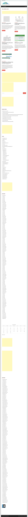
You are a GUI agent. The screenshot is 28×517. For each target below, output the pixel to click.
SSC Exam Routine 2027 (5, 120)
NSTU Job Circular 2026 (5, 113)
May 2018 (3, 310)
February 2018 (4, 313)
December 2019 (4, 288)
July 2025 (3, 210)
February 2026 (4, 202)
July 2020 (3, 280)
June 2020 (3, 281)
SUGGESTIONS (4, 177)
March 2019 (3, 298)
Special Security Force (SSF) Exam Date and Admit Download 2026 (10, 115)
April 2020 (3, 283)
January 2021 (4, 273)
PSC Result (4, 157)
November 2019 (4, 289)
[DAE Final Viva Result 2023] (7, 18)
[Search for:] (14, 93)
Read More (3, 30)
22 (3, 331)
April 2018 (3, 311)
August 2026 (3, 195)
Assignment (3, 139)
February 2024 (4, 230)
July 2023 (3, 238)
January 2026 (4, 203)
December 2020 (4, 274)
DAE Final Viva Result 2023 (6, 23)
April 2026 (3, 200)
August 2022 (3, 251)
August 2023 (3, 237)
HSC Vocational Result (5, 155)
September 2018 (4, 305)
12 (17, 328)
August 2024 (3, 223)
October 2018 (4, 304)
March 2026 (3, 201)
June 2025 (3, 211)
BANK (3, 140)
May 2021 (3, 268)
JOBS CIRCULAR (16, 22)
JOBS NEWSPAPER (4, 163)
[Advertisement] (14, 12)
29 (3, 332)
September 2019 (4, 291)
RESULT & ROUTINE (4, 22)
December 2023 (4, 232)
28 (24, 331)
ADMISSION (3, 138)
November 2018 (4, 303)
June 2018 (3, 309)
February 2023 (4, 244)
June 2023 (3, 239)
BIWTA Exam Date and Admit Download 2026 (7, 121)
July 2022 (3, 252)
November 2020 (4, 275)
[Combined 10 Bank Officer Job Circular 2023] (20, 18)
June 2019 (3, 295)
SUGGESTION (4, 176)
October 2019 (4, 290)
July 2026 (3, 196)
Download (3, 148)
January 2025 (4, 217)
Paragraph (3, 169)
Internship (3, 161)
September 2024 (4, 222)
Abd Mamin (7, 24)
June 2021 (3, 267)
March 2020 (3, 468)
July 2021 (3, 266)
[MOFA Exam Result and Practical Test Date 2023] (7, 37)
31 (10, 332)
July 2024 (3, 224)
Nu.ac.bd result (4, 156)
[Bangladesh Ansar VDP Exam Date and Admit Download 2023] (7, 56)
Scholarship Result (4, 174)
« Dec (2, 334)
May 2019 (3, 296)
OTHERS (3, 168)
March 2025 (3, 215)
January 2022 (4, 259)
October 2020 (4, 276)
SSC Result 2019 (4, 175)
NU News (3, 167)
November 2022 (4, 247)
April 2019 (3, 297)
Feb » (4, 334)
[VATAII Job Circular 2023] (20, 37)
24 (10, 331)
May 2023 (3, 240)
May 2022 (3, 254)
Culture (3, 147)
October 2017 (4, 318)
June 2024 (3, 225)
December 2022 (4, 246)
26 (17, 331)
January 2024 (4, 231)
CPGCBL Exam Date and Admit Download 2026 (8, 112)
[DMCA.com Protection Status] (3, 507)
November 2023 (4, 417)
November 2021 (4, 261)
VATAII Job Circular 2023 (19, 42)
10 (10, 328)
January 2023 (4, 245)
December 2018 (4, 302)
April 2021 (3, 269)
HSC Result (4, 154)
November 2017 (4, 317)
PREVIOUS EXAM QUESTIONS (6, 170)
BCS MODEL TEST (4, 145)
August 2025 (3, 209)
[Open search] (25, 6)
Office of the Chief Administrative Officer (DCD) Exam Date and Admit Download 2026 (12, 114)
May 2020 (3, 282)
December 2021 (4, 260)
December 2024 (4, 218)
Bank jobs (3, 141)
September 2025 (4, 208)
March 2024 (3, 229)
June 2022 (3, 253)
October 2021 (4, 262)
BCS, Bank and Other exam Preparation (7, 146)
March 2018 (3, 312)
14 (24, 328)
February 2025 (4, 216)
